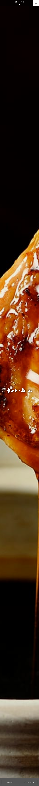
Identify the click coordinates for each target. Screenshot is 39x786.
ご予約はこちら (29, 782)
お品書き (10, 782)
